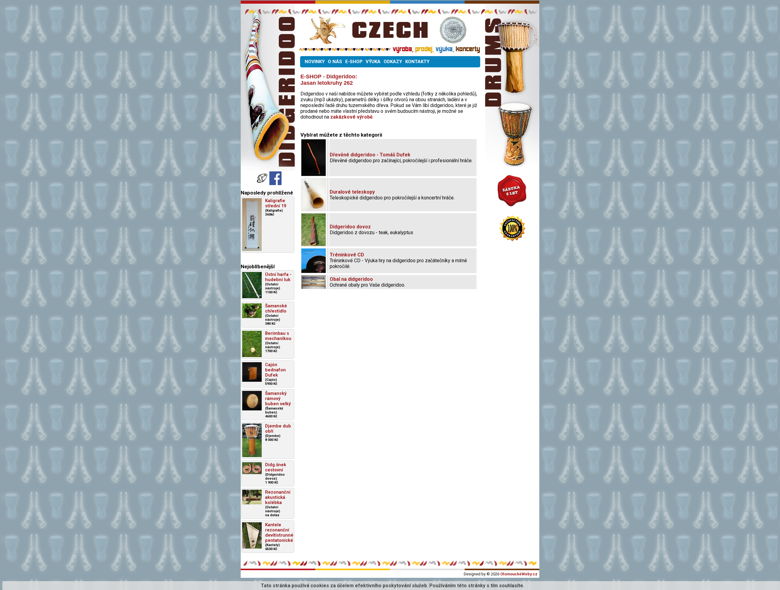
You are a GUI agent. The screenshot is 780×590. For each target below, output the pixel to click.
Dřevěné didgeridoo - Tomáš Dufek (370, 155)
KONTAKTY (417, 61)
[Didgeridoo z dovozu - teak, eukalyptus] (313, 244)
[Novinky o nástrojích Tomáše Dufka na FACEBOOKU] (262, 183)
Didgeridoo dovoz (350, 227)
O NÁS (335, 61)
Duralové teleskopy (352, 192)
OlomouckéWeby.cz (518, 574)
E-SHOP (354, 61)
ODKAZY (393, 61)
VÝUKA (373, 61)
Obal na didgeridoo (351, 279)
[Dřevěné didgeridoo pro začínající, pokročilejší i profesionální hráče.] (313, 174)
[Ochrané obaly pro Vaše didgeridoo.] (313, 287)
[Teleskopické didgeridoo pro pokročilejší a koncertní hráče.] (313, 209)
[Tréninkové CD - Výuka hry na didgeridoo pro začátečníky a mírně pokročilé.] (313, 271)
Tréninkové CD (347, 255)
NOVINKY (315, 61)
